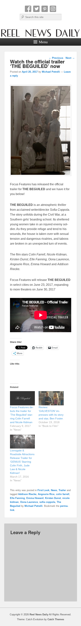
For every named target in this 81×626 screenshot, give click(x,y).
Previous (56, 57)
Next (70, 57)
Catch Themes (55, 619)
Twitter (36, 9)
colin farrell (62, 494)
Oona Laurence (29, 502)
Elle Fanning (17, 498)
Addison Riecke (27, 494)
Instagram (53, 9)
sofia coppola (47, 502)
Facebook (28, 9)
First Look (43, 490)
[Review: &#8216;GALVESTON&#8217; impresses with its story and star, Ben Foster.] (51, 398)
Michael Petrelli (51, 71)
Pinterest (44, 9)
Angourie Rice (46, 494)
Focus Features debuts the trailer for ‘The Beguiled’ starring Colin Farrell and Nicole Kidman (22, 415)
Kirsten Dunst (53, 498)
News (54, 490)
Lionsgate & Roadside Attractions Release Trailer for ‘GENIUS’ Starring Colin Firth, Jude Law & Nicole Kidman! (22, 461)
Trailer (62, 490)
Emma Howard (35, 498)
